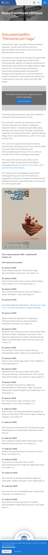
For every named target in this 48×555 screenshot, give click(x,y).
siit (41, 390)
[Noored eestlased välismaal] (6, 2)
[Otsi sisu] (38, 2)
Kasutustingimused (8, 547)
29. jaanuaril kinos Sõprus (29, 165)
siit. (10, 257)
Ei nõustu (17, 551)
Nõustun (7, 551)
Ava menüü (45, 2)
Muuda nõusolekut (24, 101)
